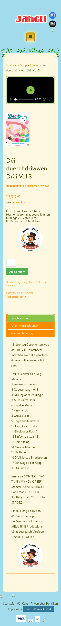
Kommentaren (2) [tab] (22, 333)
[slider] (24, 99)
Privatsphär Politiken (44, 603)
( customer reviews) (36, 186)
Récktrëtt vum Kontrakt (39, 609)
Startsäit (11, 65)
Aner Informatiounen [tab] (24, 325)
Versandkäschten (21, 202)
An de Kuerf (17, 272)
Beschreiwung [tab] (20, 318)
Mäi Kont (22, 603)
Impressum (15, 609)
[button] (23, 119)
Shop (23, 65)
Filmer (34, 65)
